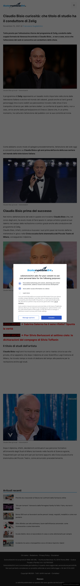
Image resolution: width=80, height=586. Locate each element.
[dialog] (40, 293)
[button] (40, 293)
